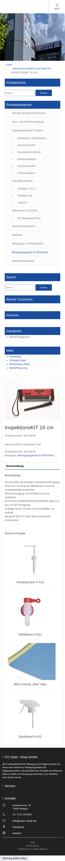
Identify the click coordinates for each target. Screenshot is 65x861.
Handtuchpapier (26, 159)
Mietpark (17, 234)
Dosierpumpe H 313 (30, 582)
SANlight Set (24, 195)
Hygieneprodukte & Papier (27, 130)
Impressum (32, 845)
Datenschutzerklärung (32, 849)
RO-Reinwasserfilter (29, 218)
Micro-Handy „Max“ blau (30, 684)
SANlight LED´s (26, 188)
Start (9, 64)
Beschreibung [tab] (15, 466)
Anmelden (15, 356)
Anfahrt (16, 833)
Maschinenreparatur (23, 226)
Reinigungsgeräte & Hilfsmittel (32, 68)
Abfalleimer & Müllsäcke (31, 138)
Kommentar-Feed (19, 364)
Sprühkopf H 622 (30, 736)
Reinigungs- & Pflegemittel (27, 243)
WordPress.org (18, 367)
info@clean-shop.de (24, 820)
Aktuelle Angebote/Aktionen (28, 113)
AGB (32, 842)
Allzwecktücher (26, 145)
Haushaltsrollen (26, 166)
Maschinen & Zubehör (25, 210)
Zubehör (22, 202)
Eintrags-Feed (17, 360)
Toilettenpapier (26, 173)
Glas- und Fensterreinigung (28, 121)
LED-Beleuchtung (22, 180)
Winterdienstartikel (23, 260)
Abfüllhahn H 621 (30, 634)
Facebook (18, 827)
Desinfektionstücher (29, 152)
